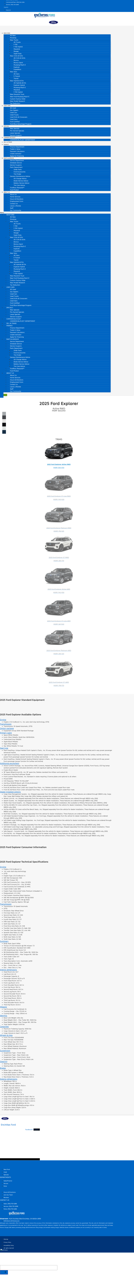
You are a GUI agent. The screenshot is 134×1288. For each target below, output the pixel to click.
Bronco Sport (18, 63)
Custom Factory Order (17, 99)
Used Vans (13, 119)
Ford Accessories (19, 172)
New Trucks (14, 40)
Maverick (17, 49)
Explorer (17, 67)
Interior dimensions (8, 969)
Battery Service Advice (21, 183)
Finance (6, 144)
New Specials (14, 128)
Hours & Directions (16, 199)
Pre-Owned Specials (17, 131)
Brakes (3, 1068)
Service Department (17, 160)
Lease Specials (15, 133)
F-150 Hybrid (18, 47)
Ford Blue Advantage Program (20, 124)
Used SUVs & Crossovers (18, 117)
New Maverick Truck (17, 94)
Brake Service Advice (21, 181)
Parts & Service (9, 158)
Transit (16, 78)
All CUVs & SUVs (19, 58)
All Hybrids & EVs (20, 83)
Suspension (5, 1050)
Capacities (4, 1026)
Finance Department (17, 147)
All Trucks (17, 42)
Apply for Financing (17, 156)
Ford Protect (14, 190)
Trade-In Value (15, 149)
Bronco (16, 60)
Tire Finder (17, 174)
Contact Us (14, 204)
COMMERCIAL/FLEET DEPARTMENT (22, 140)
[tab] (56, 720)
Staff (11, 208)
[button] (55, 212)
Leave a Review (15, 206)
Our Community (15, 210)
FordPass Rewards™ (17, 188)
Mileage (3, 1007)
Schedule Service (16, 163)
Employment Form (16, 201)
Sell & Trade (11, 323)
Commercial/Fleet (9, 137)
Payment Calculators (17, 151)
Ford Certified (15, 122)
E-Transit (17, 76)
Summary (4, 941)
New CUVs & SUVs (16, 56)
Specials (6, 126)
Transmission (5, 724)
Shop (2, 1166)
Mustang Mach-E (20, 65)
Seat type (4, 748)
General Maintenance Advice (20, 176)
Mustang (13, 38)
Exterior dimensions (8, 1079)
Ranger (16, 51)
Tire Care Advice (19, 185)
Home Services (15, 197)
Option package (7, 728)
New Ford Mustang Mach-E (19, 97)
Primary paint (6, 733)
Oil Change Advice (20, 178)
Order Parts (18, 169)
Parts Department (16, 167)
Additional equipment (9, 763)
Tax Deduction (15, 103)
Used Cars (7, 106)
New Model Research (17, 101)
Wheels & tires (6, 1035)
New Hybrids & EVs (17, 81)
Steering (3, 1061)
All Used (13, 108)
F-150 (15, 44)
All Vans (16, 74)
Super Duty (18, 54)
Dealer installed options (10, 792)
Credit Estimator (15, 154)
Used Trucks (14, 115)
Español (6, 7)
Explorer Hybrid (19, 85)
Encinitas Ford (8, 1124)
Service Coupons (16, 135)
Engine (3, 719)
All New (13, 35)
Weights (3, 1015)
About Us (7, 192)
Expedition (17, 69)
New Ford (7, 33)
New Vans (13, 72)
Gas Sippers (14, 110)
